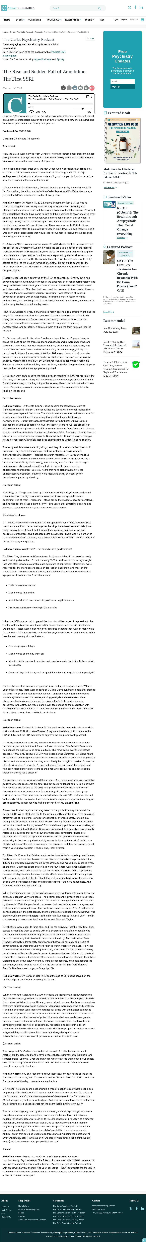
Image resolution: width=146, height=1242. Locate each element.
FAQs (102, 20)
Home (7, 20)
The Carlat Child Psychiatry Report (67, 1209)
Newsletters (71, 20)
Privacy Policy (46, 1233)
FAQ (3, 1213)
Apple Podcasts (42, 59)
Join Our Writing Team (114, 328)
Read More (121, 238)
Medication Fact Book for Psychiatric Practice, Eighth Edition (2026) (120, 172)
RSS (92, 38)
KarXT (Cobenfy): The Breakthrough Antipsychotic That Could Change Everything (127, 220)
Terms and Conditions (30, 1233)
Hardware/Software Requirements (106, 1233)
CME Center (34, 20)
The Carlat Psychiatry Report (65, 1206)
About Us (5, 1207)
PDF (92, 88)
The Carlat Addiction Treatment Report (69, 1213)
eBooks (21, 1216)
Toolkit (89, 20)
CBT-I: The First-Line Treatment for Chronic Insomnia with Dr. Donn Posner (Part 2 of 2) (127, 275)
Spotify (60, 59)
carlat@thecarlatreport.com (103, 1206)
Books (21, 1213)
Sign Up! (116, 86)
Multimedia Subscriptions (29, 1209)
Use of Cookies (81, 1233)
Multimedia (52, 20)
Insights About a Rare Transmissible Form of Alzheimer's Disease (114, 345)
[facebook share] (69, 88)
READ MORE (109, 188)
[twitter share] (63, 88)
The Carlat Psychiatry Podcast (29, 32)
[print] (86, 88)
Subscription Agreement (63, 1233)
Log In (115, 20)
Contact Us (6, 1217)
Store (19, 20)
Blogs (12, 32)
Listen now (107, 312)
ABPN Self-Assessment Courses (32, 1220)
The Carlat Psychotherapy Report (67, 1223)
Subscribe (134, 20)
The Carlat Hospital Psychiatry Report (68, 1216)
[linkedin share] (74, 88)
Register (124, 20)
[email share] (80, 88)
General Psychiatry (125, 203)
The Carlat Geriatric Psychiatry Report (68, 1220)
